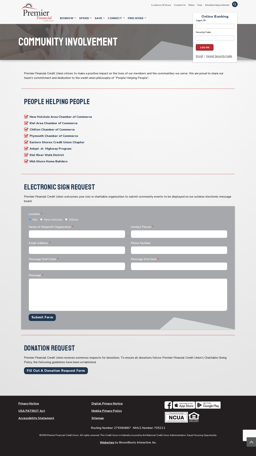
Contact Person (141, 227)
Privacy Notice (28, 404)
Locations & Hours (161, 5)
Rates (192, 5)
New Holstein (53, 220)
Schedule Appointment (217, 5)
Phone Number (141, 243)
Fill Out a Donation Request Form (56, 370)
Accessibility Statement (36, 418)
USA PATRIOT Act (31, 411)
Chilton (73, 220)
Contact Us (180, 5)
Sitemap (97, 418)
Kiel (34, 220)
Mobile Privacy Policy (106, 411)
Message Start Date (42, 259)
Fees (199, 5)
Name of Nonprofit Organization (50, 227)
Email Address (38, 243)
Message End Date (143, 259)
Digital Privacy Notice (107, 404)
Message (35, 275)
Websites (107, 442)
